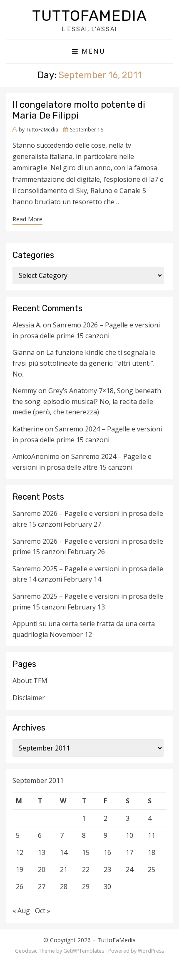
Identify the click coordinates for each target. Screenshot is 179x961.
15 (86, 852)
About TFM (29, 680)
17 (129, 852)
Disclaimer (28, 697)
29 (86, 886)
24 (129, 869)
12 (19, 852)
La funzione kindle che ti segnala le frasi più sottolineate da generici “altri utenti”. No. (83, 363)
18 (151, 852)
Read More (27, 219)
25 (151, 869)
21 (63, 869)
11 (151, 835)
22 (86, 869)
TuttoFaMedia (89, 16)
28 (63, 886)
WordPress (151, 950)
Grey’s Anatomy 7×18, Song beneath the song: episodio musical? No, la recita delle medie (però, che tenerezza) (86, 401)
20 (41, 869)
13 (41, 852)
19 (19, 869)
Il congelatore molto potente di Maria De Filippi (78, 110)
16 (107, 852)
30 (107, 886)
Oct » (42, 910)
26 (19, 886)
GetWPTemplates (83, 950)
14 (63, 852)
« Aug (21, 910)
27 (41, 886)
